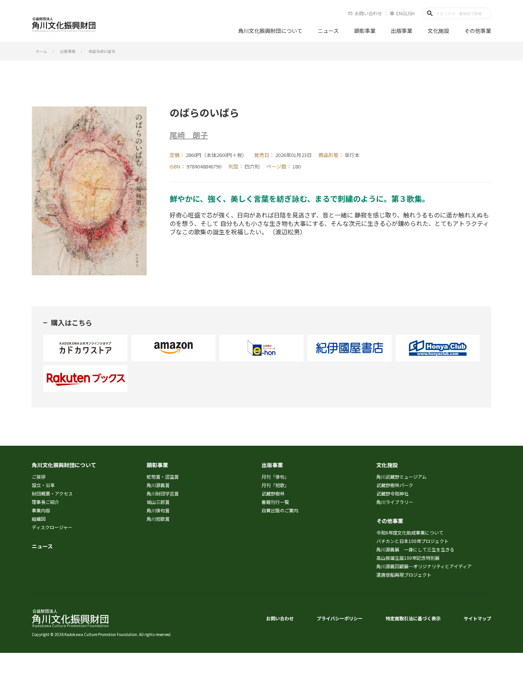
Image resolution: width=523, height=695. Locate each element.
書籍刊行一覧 (275, 502)
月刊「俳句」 (275, 476)
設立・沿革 (43, 485)
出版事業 (401, 30)
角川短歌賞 (158, 518)
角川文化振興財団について (270, 30)
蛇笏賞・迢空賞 (163, 476)
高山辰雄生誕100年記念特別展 (408, 557)
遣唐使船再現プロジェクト (403, 574)
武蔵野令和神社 (392, 493)
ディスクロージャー (52, 527)
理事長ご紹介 (45, 502)
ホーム (41, 51)
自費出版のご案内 (280, 510)
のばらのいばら (101, 51)
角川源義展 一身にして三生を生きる (415, 549)
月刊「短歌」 (275, 485)
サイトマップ (477, 618)
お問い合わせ (365, 13)
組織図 (39, 518)
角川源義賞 (158, 485)
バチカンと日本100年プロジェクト (412, 541)
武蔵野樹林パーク (394, 485)
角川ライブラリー (394, 502)
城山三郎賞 (158, 502)
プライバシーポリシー (340, 618)
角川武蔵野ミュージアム (401, 476)
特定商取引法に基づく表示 (413, 618)
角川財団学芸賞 (163, 493)
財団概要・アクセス (52, 493)
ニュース (328, 30)
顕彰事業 (365, 30)
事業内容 (41, 510)
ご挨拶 (39, 476)
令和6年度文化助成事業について (409, 532)
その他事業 (477, 30)
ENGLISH (402, 13)
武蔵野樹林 (273, 493)
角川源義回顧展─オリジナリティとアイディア (424, 566)
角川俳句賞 (158, 510)
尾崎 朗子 (189, 135)
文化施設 (438, 30)
